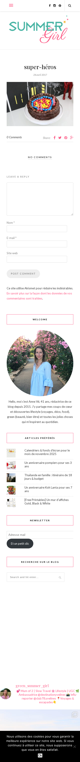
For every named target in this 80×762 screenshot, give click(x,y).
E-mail (11, 238)
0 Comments (14, 137)
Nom (11, 222)
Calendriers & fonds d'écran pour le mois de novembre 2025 (47, 452)
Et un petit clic (20, 543)
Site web (12, 253)
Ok (40, 755)
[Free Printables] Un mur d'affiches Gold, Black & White (46, 501)
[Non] (74, 746)
